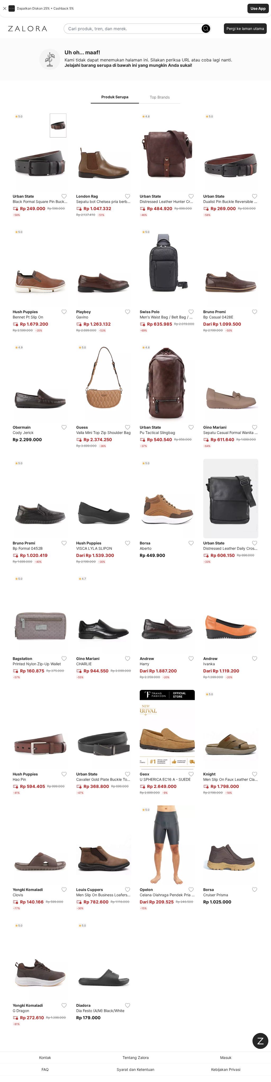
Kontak (45, 1057)
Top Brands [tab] (160, 97)
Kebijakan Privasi (225, 1069)
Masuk (226, 1057)
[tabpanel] (135, 570)
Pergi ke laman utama (245, 28)
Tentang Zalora (136, 1057)
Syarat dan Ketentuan (135, 1069)
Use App (258, 8)
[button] (135, 8)
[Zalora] (27, 28)
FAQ (45, 1069)
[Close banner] (4, 8)
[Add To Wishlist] (64, 196)
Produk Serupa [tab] (114, 97)
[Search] (206, 28)
